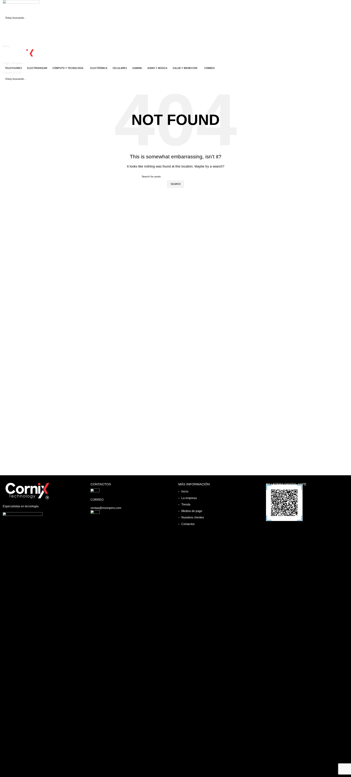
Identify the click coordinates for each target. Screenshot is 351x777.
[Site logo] (21, 6)
